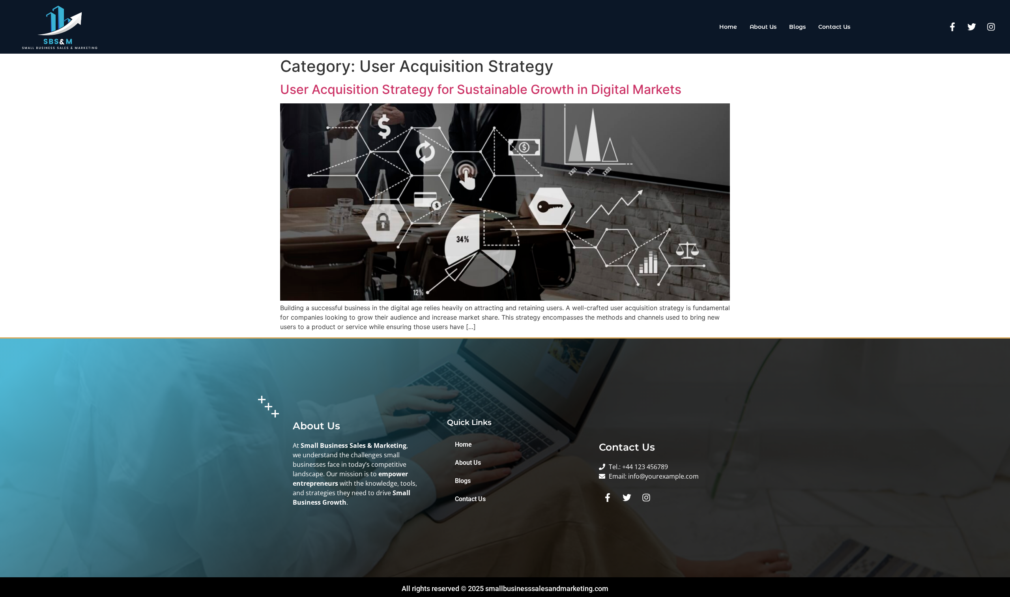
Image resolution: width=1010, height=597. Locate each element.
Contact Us (834, 26)
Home (728, 26)
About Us (763, 26)
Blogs (797, 26)
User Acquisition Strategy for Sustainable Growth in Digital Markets (480, 89)
